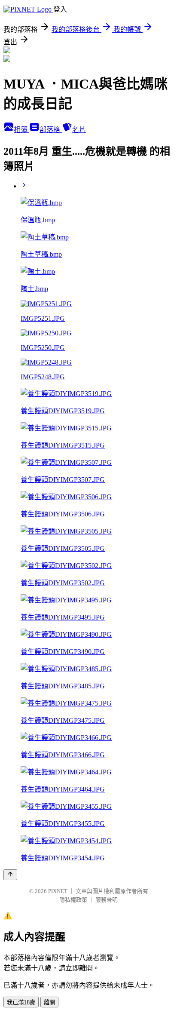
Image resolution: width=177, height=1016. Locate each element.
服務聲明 (106, 899)
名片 (79, 129)
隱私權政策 (73, 899)
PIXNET (57, 891)
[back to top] (10, 874)
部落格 (51, 129)
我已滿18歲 (21, 1002)
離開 (49, 1002)
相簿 (21, 129)
